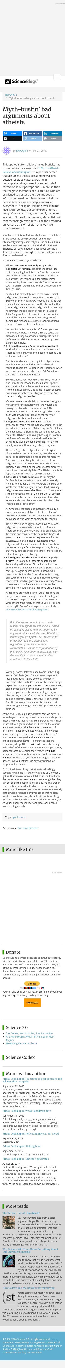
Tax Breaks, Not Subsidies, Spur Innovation (29, 1033)
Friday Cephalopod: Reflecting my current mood (30, 1133)
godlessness (19, 817)
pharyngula (11, 94)
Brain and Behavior (28, 828)
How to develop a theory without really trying (28, 1287)
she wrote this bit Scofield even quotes (27, 609)
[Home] (21, 82)
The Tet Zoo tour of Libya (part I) (21, 1213)
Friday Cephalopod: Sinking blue (21, 1146)
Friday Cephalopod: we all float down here (26, 1110)
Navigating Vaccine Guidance (21, 1043)
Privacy (54, 1339)
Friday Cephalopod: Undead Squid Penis (25, 1158)
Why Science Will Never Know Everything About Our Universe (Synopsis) (30, 1250)
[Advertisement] (32, 38)
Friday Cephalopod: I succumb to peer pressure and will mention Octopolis (32, 1080)
